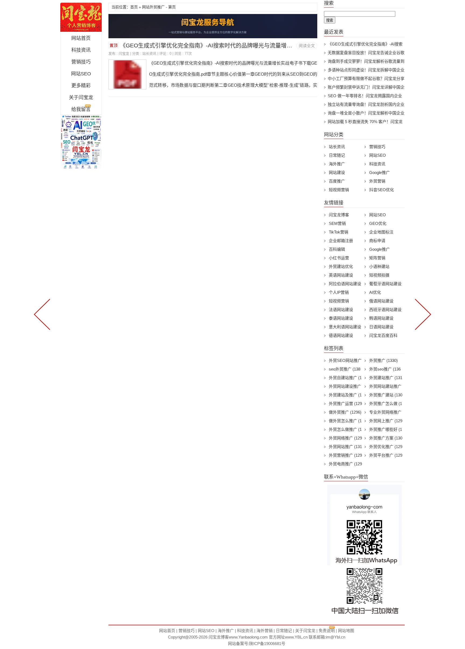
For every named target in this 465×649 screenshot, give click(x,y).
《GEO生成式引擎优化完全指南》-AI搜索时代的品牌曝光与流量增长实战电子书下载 (226, 45)
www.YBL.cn (296, 637)
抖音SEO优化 (381, 189)
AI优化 (375, 292)
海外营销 (264, 630)
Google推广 (379, 172)
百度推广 (337, 181)
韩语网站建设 (381, 318)
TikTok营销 (338, 232)
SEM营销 (337, 223)
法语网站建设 (341, 309)
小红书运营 (339, 258)
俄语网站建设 (381, 301)
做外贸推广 (345, 412)
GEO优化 (377, 223)
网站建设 (337, 172)
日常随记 (337, 155)
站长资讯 (149, 53)
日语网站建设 (381, 326)
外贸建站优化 (341, 266)
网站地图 (346, 630)
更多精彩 (81, 85)
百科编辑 (337, 249)
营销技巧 (81, 62)
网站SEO (81, 73)
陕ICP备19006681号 (267, 643)
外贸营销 (377, 181)
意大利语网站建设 (345, 326)
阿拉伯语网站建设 (345, 283)
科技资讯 (81, 50)
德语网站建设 (341, 335)
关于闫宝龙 (81, 97)
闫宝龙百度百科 (383, 335)
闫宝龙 (81, 17)
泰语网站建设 (341, 318)
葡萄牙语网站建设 (385, 283)
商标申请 (377, 240)
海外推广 (337, 164)
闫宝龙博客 (339, 214)
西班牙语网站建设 (385, 309)
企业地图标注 (381, 232)
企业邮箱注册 (341, 240)
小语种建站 (379, 266)
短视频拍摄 (379, 275)
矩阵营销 (377, 258)
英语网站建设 (341, 275)
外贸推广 (383, 360)
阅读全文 (307, 45)
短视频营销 (339, 189)
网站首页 (81, 38)
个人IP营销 (339, 292)
